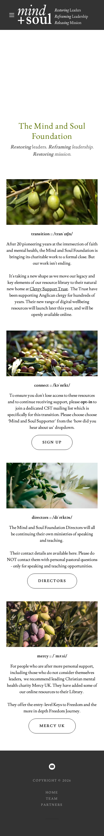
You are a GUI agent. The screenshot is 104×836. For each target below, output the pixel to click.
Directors (52, 581)
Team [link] (52, 799)
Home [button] (52, 793)
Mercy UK (52, 726)
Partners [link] (52, 805)
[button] (11, 15)
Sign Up (52, 442)
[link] (53, 15)
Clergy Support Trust (49, 289)
